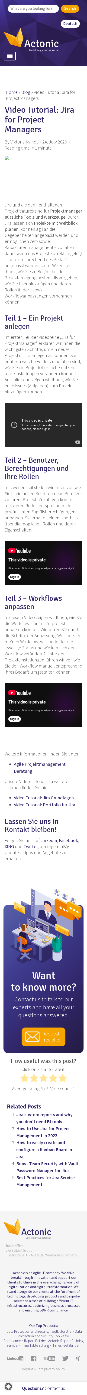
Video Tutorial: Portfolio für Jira (44, 805)
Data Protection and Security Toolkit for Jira (38, 1331)
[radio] (24, 1079)
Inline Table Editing (35, 1345)
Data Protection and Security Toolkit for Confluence (42, 1336)
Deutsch (70, 23)
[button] (8, 1386)
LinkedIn (48, 840)
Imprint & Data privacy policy (43, 1369)
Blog (25, 92)
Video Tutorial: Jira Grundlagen (44, 798)
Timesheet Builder (66, 1345)
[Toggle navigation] (10, 56)
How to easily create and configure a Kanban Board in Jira (44, 1149)
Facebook (68, 840)
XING (9, 846)
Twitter (30, 846)
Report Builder (35, 1340)
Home (12, 92)
